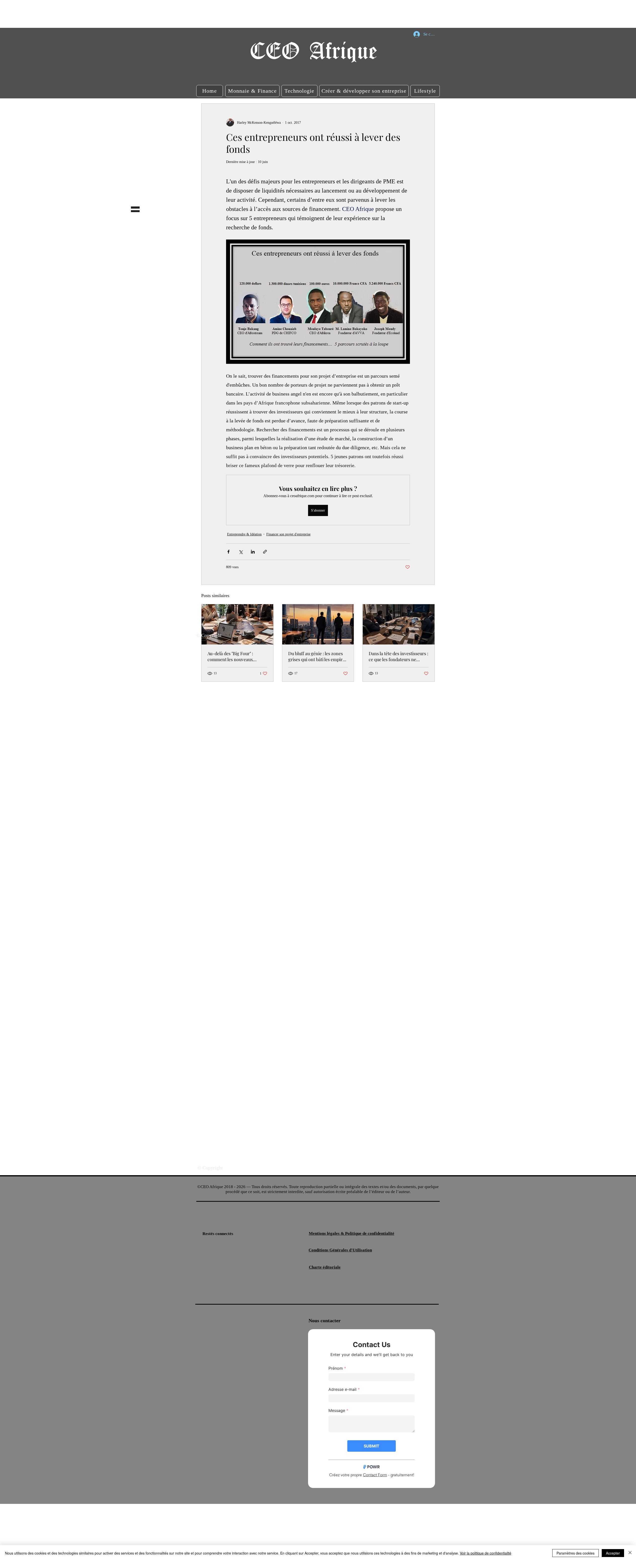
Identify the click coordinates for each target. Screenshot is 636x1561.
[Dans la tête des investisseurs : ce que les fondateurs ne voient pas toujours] (399, 624)
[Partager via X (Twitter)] (240, 551)
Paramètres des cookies (575, 1553)
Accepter (613, 1553)
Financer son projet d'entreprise (288, 534)
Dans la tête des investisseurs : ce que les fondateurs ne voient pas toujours (398, 656)
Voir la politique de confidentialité (485, 1553)
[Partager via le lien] (265, 551)
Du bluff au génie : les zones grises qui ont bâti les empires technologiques (317, 656)
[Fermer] (630, 1553)
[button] (209, 91)
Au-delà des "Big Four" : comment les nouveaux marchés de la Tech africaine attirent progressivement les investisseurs (235, 656)
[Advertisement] (90, 13)
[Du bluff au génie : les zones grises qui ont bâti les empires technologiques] (318, 624)
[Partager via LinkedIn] (252, 551)
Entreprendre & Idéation (244, 534)
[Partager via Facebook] (228, 551)
